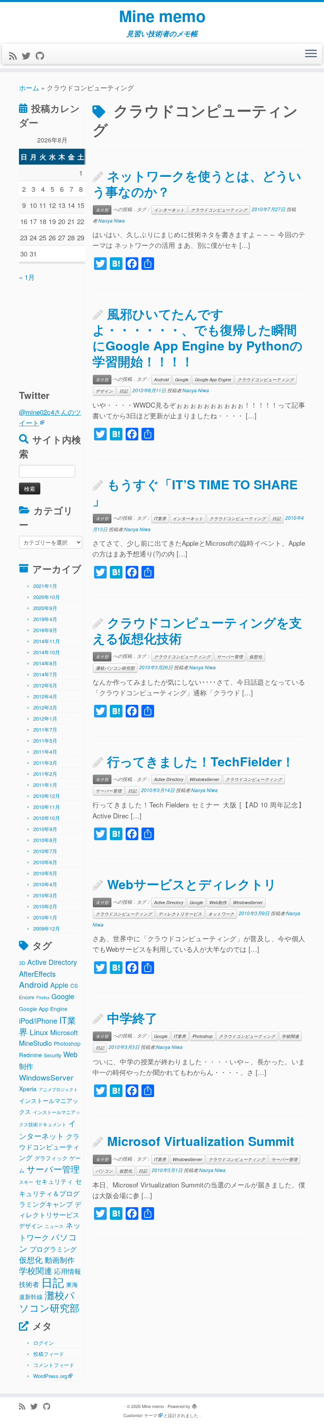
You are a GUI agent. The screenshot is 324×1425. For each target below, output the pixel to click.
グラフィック (51, 1158)
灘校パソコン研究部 (49, 1301)
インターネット (169, 210)
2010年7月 (45, 851)
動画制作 (60, 1259)
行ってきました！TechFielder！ (200, 761)
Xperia (28, 1088)
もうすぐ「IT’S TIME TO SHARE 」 (195, 492)
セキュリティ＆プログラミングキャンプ (50, 1192)
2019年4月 (45, 619)
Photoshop (67, 1043)
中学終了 (132, 1018)
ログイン (43, 1342)
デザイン (31, 1225)
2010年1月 (45, 917)
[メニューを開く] (311, 54)
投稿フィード (48, 1354)
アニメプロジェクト (58, 1089)
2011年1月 (45, 784)
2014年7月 (45, 674)
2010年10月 (46, 818)
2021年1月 (45, 586)
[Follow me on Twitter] (29, 55)
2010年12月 (46, 796)
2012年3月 (45, 707)
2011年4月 (45, 751)
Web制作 (218, 902)
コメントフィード (53, 1365)
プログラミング (53, 1249)
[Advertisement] (68, 331)
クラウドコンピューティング (49, 1146)
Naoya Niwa (111, 220)
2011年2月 (45, 773)
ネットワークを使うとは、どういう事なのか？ (196, 183)
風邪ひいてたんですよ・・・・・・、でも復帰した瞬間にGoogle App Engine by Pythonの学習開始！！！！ (197, 337)
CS (74, 985)
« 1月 (27, 277)
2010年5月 (45, 873)
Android (33, 984)
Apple (59, 985)
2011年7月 (45, 729)
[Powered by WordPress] (194, 1404)
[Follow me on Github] (42, 55)
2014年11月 (46, 641)
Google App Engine (43, 1009)
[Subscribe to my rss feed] (15, 55)
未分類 (102, 210)
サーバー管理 (52, 1169)
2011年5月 (45, 740)
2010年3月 (45, 895)
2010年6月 (45, 862)
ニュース (54, 1226)
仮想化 (31, 1259)
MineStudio (35, 1043)
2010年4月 (45, 884)
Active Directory (52, 962)
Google (62, 996)
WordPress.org (50, 1376)
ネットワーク (221, 914)
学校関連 (35, 1270)
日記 (52, 1281)
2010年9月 (45, 829)
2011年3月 (45, 762)
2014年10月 (46, 652)
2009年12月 (46, 928)
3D (22, 962)
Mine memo (162, 15)
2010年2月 (45, 906)
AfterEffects (37, 973)
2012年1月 (45, 718)
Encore (26, 997)
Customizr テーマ (140, 1415)
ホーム (29, 87)
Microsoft (64, 1032)
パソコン (104, 1171)
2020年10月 (46, 597)
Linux (39, 1031)
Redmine (30, 1054)
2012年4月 (45, 696)
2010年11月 (46, 807)
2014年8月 (45, 663)
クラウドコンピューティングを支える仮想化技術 (197, 630)
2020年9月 (45, 608)
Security (52, 1055)
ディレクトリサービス (180, 914)
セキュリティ (54, 1181)
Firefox (42, 997)
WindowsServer (46, 1077)
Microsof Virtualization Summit (200, 1141)
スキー (26, 1181)
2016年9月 (45, 630)
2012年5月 (45, 685)
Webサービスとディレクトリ (192, 884)
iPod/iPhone (38, 1020)
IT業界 (160, 518)
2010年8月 (45, 840)
